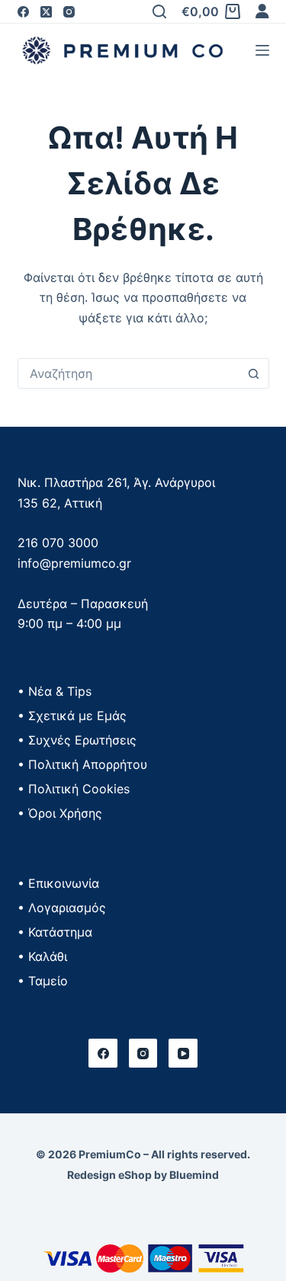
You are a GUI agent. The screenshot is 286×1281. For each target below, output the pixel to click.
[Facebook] (23, 12)
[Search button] (253, 373)
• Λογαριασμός (62, 907)
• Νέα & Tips (55, 691)
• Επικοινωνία (58, 883)
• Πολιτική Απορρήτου (82, 764)
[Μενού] (262, 50)
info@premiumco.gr (74, 563)
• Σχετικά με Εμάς (72, 715)
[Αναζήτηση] (159, 11)
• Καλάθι (42, 956)
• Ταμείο (43, 980)
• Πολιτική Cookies (74, 788)
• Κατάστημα (55, 932)
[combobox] (128, 373)
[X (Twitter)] (46, 12)
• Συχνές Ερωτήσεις (77, 740)
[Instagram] (69, 12)
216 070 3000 (58, 542)
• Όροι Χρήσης (60, 813)
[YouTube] (183, 1053)
